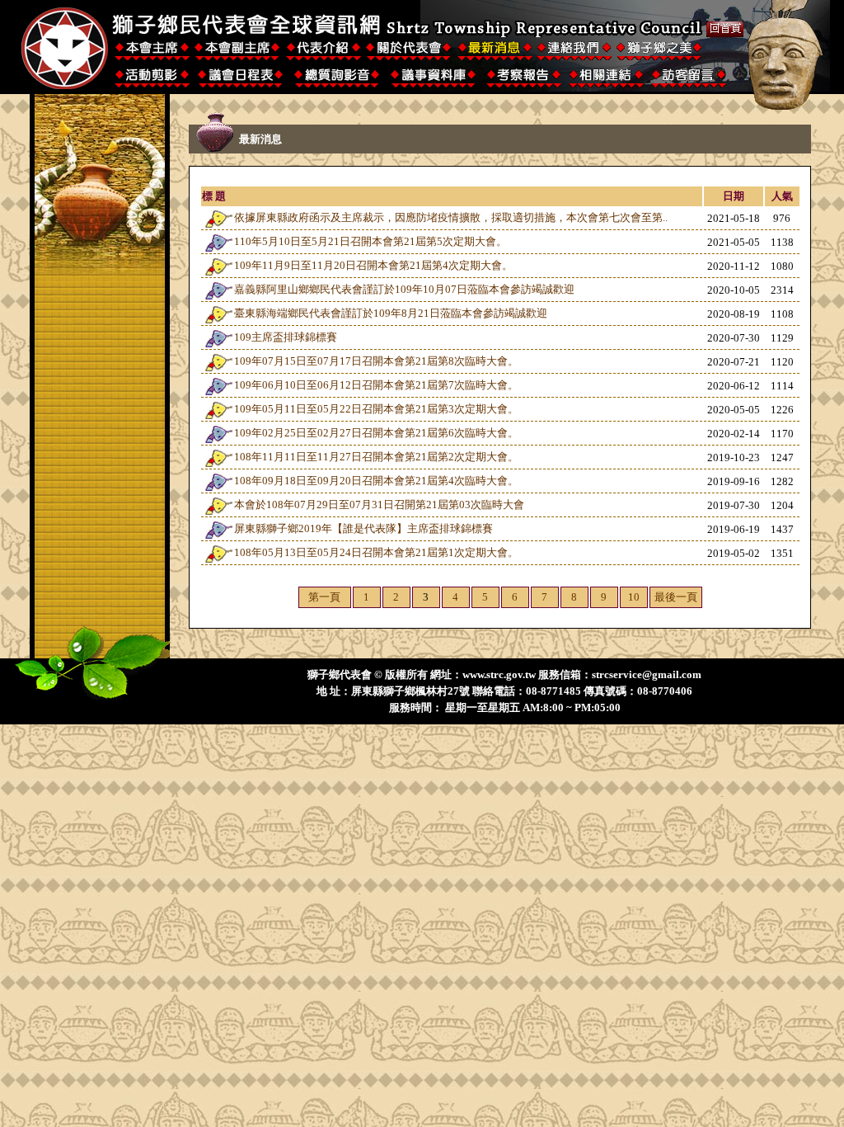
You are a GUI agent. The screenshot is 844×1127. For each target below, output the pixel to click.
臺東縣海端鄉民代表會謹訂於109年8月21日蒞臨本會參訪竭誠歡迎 (390, 313)
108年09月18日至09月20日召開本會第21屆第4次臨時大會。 (376, 480)
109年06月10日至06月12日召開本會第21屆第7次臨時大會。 (376, 385)
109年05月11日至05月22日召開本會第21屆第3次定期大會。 (376, 409)
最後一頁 (675, 597)
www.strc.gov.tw (499, 674)
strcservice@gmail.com (646, 674)
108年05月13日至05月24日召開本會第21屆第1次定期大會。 (376, 552)
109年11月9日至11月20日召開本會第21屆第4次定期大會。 (373, 265)
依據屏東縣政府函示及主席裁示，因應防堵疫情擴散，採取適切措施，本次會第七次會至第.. (451, 217)
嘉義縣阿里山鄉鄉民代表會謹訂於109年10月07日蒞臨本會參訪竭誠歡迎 (404, 289)
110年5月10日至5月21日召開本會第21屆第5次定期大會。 (370, 241)
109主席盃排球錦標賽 (285, 337)
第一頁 (324, 597)
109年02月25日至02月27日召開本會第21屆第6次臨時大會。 (376, 433)
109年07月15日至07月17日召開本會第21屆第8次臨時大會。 (376, 361)
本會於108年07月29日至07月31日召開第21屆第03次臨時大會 (379, 504)
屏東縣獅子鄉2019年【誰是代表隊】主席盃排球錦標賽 (363, 528)
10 (634, 597)
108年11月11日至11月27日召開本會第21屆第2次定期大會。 (376, 456)
